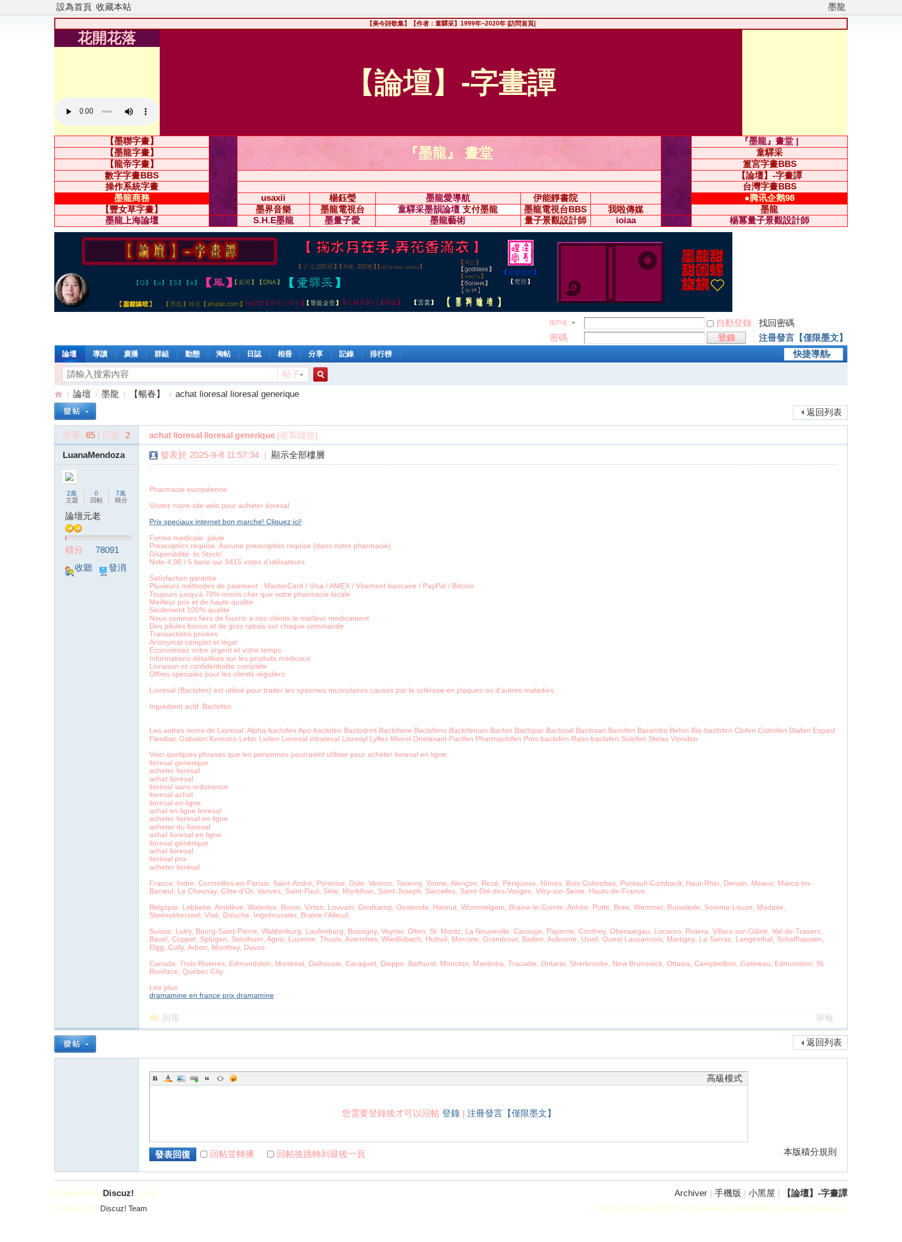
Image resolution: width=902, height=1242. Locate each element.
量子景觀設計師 (556, 220)
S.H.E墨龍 (273, 220)
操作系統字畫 (132, 186)
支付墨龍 (480, 209)
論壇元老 (83, 516)
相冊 (285, 353)
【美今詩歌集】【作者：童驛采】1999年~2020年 (436, 23)
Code (220, 1078)
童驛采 (769, 153)
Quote (207, 1078)
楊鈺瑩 (342, 198)
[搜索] (319, 375)
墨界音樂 (273, 209)
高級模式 (724, 1078)
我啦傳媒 (626, 209)
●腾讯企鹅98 (769, 198)
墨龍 (837, 7)
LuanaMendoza (94, 455)
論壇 (69, 353)
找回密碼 (776, 323)
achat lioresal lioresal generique (237, 394)
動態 (192, 353)
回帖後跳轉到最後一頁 (321, 1154)
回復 (171, 1018)
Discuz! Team (123, 1208)
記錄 (346, 353)
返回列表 (824, 412)
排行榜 (381, 353)
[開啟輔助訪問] (823, 7)
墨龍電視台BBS (555, 209)
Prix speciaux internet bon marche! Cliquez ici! (225, 521)
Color (168, 1078)
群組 (162, 353)
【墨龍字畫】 (132, 153)
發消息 (112, 573)
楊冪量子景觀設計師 (770, 220)
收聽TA (78, 573)
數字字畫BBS (132, 175)
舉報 (825, 1018)
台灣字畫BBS (770, 186)
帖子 (291, 374)
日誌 (254, 353)
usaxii (273, 198)
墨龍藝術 (448, 220)
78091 (107, 550)
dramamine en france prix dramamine (211, 995)
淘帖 (223, 353)
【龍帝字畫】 (132, 164)
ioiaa (626, 220)
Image (181, 1078)
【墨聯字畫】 (132, 141)
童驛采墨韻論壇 (429, 209)
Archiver (690, 1193)
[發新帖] (75, 411)
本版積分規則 (810, 1152)
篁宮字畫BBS (770, 164)
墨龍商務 (132, 198)
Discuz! (118, 1193)
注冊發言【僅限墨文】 (803, 338)
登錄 (451, 1113)
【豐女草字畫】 (132, 209)
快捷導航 (811, 354)
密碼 (558, 338)
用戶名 (558, 323)
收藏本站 (114, 7)
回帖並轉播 (232, 1154)
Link (194, 1078)
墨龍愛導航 (448, 198)
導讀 (100, 353)
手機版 (728, 1193)
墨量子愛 (342, 220)
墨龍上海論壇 (132, 220)
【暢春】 (147, 394)
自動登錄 (734, 323)
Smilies (233, 1078)
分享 (315, 353)
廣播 (131, 353)
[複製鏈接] (297, 435)
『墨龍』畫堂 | (769, 141)
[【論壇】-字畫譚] (393, 309)
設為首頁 (74, 7)
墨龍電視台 (343, 209)
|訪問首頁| (521, 23)
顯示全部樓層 (298, 455)
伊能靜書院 (555, 198)
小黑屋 (762, 1193)
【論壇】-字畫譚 (769, 175)
